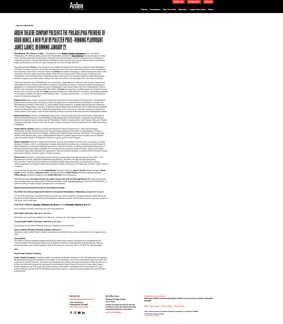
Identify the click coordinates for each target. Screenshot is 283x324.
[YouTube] (79, 313)
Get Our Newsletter (113, 312)
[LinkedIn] (83, 313)
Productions (155, 9)
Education (182, 9)
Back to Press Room (24, 25)
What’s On (178, 2)
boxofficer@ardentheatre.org (81, 299)
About (210, 9)
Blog (146, 306)
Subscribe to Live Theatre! (155, 296)
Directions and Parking (79, 306)
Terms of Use (179, 306)
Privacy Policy (166, 306)
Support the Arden (198, 9)
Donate (208, 2)
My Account (194, 2)
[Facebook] (71, 313)
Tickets (144, 9)
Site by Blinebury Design (151, 315)
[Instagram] (75, 313)
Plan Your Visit (169, 9)
